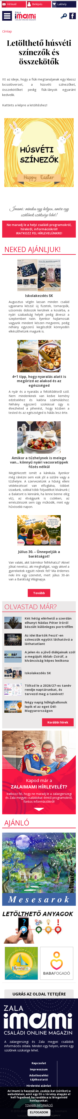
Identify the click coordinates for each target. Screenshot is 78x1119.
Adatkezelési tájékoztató (38, 1077)
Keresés (64, 16)
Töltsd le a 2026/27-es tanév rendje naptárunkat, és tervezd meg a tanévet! (48, 689)
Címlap (7, 31)
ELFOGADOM (39, 1112)
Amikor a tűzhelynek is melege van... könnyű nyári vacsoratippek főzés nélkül (39, 462)
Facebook (72, 16)
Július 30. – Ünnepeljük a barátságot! (39, 554)
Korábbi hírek (57, 722)
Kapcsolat (39, 1063)
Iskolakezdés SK (39, 295)
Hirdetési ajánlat (38, 1086)
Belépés (37, 4)
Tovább (39, 593)
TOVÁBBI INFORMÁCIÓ (39, 1105)
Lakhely (62, 4)
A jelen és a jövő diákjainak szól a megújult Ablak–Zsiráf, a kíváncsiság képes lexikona (50, 656)
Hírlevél (11, 4)
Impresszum (39, 1069)
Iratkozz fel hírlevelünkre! (39, 233)
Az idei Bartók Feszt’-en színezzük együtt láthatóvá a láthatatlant (49, 639)
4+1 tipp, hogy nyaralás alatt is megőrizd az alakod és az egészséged (39, 381)
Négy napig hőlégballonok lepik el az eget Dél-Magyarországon (46, 706)
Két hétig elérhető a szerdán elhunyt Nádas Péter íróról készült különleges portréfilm (49, 622)
